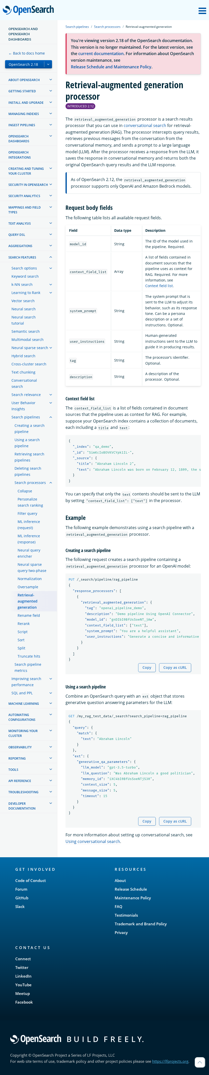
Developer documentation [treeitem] (21, 806)
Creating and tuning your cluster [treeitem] (26, 171)
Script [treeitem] (23, 631)
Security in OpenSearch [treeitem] (28, 185)
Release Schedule (131, 889)
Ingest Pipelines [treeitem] (21, 125)
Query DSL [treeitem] (16, 235)
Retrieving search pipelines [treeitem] (29, 457)
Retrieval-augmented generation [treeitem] (27, 601)
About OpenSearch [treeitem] (24, 80)
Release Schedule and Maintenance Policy (111, 67)
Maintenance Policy (133, 897)
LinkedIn (23, 976)
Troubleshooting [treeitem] (23, 792)
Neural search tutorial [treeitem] (23, 320)
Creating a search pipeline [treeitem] (30, 428)
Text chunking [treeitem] (23, 372)
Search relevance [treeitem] (26, 394)
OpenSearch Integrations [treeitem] (19, 154)
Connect (23, 958)
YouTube (23, 984)
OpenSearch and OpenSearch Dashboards (23, 34)
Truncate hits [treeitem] (29, 656)
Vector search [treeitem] (23, 300)
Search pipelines (77, 26)
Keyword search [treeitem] (25, 276)
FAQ (118, 906)
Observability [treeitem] (20, 747)
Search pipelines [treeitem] (25, 417)
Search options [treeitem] (24, 268)
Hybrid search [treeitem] (23, 355)
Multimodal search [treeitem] (27, 339)
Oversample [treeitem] (28, 586)
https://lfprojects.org (170, 1061)
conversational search (145, 125)
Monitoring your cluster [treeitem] (23, 733)
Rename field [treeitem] (29, 615)
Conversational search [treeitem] (24, 383)
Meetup (22, 993)
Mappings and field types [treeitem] (24, 209)
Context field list (159, 285)
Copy (146, 667)
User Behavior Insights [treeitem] (23, 405)
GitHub (21, 897)
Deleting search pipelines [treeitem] (28, 471)
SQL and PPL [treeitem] (22, 692)
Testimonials (126, 915)
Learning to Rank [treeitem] (25, 292)
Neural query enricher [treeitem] (29, 553)
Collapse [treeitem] (25, 491)
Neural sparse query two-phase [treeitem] (32, 567)
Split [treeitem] (21, 648)
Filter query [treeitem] (27, 513)
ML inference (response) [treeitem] (29, 538)
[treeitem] (51, 79)
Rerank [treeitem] (24, 623)
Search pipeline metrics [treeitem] (28, 667)
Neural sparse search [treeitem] (29, 347)
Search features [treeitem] (22, 257)
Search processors (107, 26)
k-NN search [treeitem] (22, 284)
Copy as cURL (175, 667)
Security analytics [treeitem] (24, 196)
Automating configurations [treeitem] (21, 717)
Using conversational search (93, 841)
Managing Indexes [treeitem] (23, 114)
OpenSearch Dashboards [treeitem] (18, 138)
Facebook (24, 1002)
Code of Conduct (30, 880)
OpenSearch (30, 10)
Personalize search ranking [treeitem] (30, 502)
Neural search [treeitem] (23, 308)
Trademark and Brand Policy (141, 923)
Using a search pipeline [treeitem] (27, 442)
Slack (20, 906)
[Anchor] (116, 207)
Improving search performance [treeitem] (26, 681)
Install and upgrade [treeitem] (26, 102)
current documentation (101, 53)
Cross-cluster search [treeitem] (28, 364)
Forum (21, 889)
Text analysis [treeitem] (19, 223)
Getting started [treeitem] (22, 91)
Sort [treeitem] (21, 639)
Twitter (21, 967)
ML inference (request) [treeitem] (29, 524)
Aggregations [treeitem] (20, 246)
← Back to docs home (26, 53)
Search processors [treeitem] (30, 482)
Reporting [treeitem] (17, 758)
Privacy (121, 932)
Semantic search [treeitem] (25, 331)
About (120, 880)
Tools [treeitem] (13, 769)
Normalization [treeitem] (30, 578)
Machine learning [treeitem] (23, 703)
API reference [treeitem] (19, 781)
